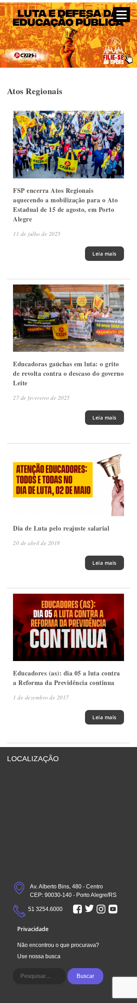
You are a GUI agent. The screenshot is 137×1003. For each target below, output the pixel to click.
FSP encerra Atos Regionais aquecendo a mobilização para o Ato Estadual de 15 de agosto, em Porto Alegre (65, 205)
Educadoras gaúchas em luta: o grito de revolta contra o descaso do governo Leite (68, 373)
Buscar (85, 976)
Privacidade (32, 929)
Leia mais (104, 253)
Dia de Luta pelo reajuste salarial (61, 528)
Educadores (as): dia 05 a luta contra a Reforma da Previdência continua (66, 677)
